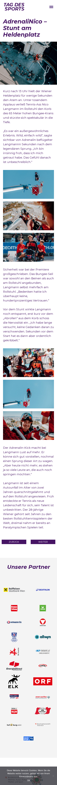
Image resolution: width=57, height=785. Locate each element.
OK (28, 780)
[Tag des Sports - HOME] (14, 7)
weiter (43, 541)
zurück (14, 541)
